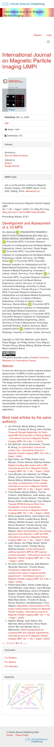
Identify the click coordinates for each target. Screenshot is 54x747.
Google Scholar (12, 165)
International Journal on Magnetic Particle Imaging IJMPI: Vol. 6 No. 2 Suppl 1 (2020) (29, 453)
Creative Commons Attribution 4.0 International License (25, 359)
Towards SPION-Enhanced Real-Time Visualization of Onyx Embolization (26, 505)
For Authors (10, 661)
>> (25, 643)
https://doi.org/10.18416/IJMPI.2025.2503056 (23, 212)
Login (49, 34)
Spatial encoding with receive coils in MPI (28, 465)
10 (21, 643)
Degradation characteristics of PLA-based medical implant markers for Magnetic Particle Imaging (29, 608)
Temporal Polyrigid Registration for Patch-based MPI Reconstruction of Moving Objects (29, 434)
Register (38, 34)
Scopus (8, 162)
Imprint (10, 735)
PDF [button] (7, 123)
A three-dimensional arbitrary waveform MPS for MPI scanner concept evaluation (27, 551)
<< (3, 643)
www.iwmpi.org (33, 190)
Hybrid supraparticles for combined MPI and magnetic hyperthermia (28, 631)
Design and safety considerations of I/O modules (28, 482)
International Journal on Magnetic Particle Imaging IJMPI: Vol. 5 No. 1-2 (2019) (28, 440)
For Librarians (11, 666)
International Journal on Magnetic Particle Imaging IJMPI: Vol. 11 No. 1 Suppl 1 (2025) (29, 470)
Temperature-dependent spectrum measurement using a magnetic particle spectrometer (27, 572)
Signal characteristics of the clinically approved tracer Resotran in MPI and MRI (29, 532)
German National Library (16, 155)
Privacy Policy (21, 735)
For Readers (11, 657)
